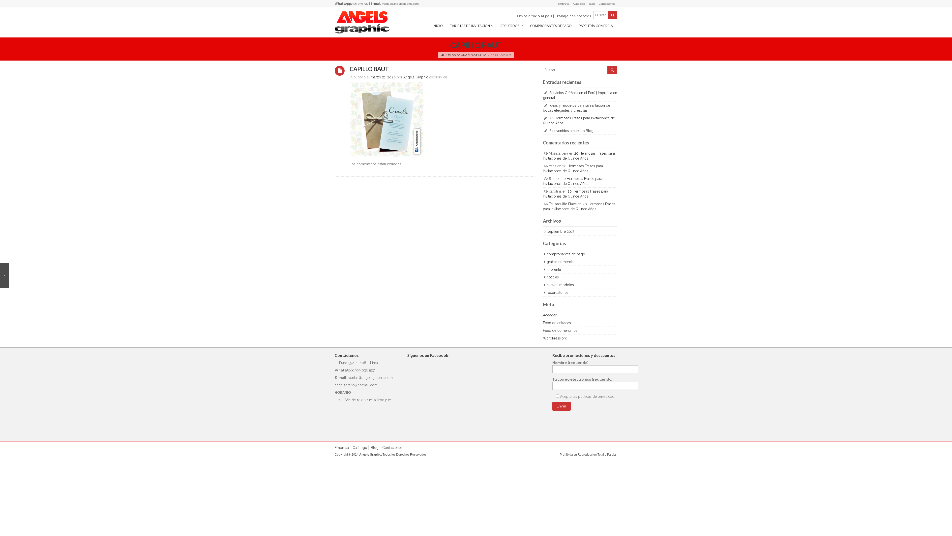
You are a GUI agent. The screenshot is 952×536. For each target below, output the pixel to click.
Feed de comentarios (560, 331)
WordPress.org (555, 338)
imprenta (554, 269)
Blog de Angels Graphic (467, 55)
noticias (553, 277)
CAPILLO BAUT (369, 68)
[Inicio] (442, 55)
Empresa (563, 3)
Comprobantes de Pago (551, 26)
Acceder (550, 315)
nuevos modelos (560, 285)
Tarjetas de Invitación (470, 26)
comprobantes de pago (566, 254)
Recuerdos (510, 26)
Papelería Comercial (596, 26)
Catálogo (579, 3)
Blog (592, 3)
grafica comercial (560, 262)
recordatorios (557, 293)
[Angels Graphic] (362, 22)
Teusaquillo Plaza (563, 204)
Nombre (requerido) (570, 363)
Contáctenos (607, 3)
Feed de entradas (557, 323)
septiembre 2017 (560, 232)
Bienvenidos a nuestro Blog (571, 131)
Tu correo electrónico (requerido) (582, 379)
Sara (552, 179)
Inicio (438, 26)
